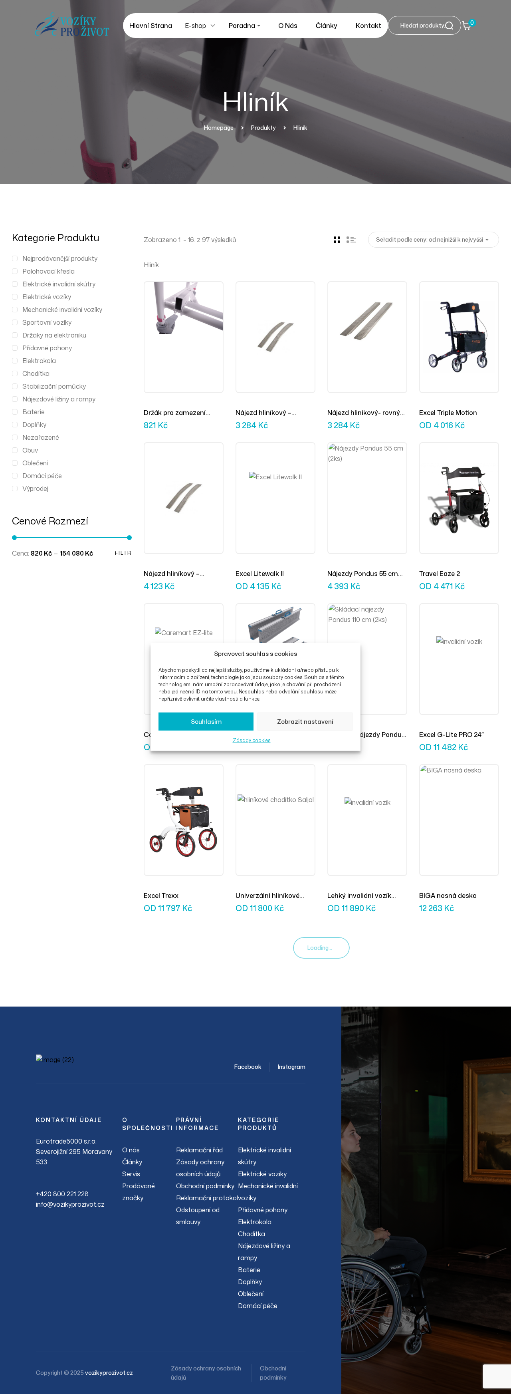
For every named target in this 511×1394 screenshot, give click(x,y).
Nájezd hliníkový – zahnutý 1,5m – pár (265, 413)
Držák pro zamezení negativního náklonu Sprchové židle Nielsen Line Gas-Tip (178, 413)
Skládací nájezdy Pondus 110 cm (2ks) (366, 735)
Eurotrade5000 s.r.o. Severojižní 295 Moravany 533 (74, 1151)
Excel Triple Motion (448, 412)
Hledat (451, 25)
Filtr (123, 553)
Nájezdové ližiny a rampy (58, 399)
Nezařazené (40, 437)
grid (337, 239)
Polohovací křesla (48, 271)
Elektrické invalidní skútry (58, 284)
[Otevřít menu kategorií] (212, 25)
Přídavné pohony (47, 348)
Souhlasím (206, 721)
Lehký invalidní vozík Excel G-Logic (359, 896)
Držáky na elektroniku (54, 335)
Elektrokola (39, 360)
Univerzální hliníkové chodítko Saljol (267, 896)
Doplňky (34, 424)
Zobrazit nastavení (305, 721)
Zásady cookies (252, 740)
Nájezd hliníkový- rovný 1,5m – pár (363, 413)
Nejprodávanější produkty (59, 258)
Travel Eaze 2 (439, 573)
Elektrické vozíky (46, 296)
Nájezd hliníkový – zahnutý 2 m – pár (172, 574)
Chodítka (36, 373)
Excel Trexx (161, 895)
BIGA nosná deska (448, 895)
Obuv (30, 450)
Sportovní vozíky (46, 322)
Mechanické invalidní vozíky (62, 309)
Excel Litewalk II (260, 573)
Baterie (33, 411)
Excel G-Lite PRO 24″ (451, 734)
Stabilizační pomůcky (54, 386)
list (351, 239)
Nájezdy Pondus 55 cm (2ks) (362, 574)
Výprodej (35, 488)
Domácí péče (42, 475)
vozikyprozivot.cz (109, 1372)
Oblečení (35, 463)
